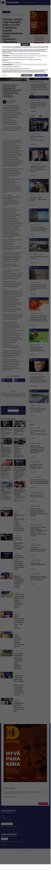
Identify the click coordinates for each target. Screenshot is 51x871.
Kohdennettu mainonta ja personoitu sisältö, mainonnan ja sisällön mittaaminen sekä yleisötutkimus (21, 60)
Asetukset (27, 75)
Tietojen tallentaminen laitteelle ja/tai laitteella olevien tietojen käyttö (17, 57)
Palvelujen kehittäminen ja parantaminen (11, 62)
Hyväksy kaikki (41, 75)
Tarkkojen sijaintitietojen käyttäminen (11, 66)
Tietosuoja (4, 75)
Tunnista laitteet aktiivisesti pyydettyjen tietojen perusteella (15, 68)
